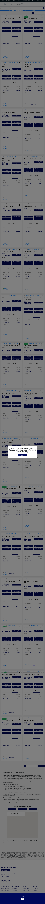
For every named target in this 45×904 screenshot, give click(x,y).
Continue (22, 455)
